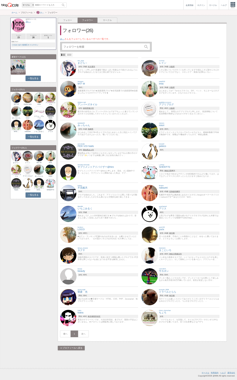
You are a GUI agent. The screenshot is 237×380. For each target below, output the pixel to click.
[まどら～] (68, 68)
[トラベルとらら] (149, 297)
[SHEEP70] (149, 172)
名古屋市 (91, 67)
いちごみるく (39, 131)
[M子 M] (68, 89)
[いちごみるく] (68, 214)
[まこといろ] (149, 255)
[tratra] (68, 318)
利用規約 (214, 373)
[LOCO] (68, 234)
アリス (50, 131)
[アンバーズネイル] (68, 109)
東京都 (172, 233)
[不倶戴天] (68, 193)
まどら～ (16, 162)
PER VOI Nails (50, 117)
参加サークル (48, 37)
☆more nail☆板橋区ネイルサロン (25, 45)
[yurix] (149, 234)
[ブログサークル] (10, 5)
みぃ (62, 39)
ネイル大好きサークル (18, 72)
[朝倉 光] (68, 297)
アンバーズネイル (50, 103)
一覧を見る (33, 78)
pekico (27, 190)
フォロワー (33, 37)
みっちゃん (16, 118)
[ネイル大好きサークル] (18, 67)
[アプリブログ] (149, 109)
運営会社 (231, 373)
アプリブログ (28, 176)
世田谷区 (96, 316)
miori (27, 118)
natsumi (28, 131)
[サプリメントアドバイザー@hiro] (68, 172)
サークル (107, 20)
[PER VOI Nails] (68, 151)
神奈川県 (168, 171)
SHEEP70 (50, 190)
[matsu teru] (27, 98)
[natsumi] (149, 193)
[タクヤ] (68, 255)
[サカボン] (149, 276)
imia (39, 104)
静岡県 (85, 108)
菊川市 (91, 108)
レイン (27, 162)
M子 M (16, 104)
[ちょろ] (149, 318)
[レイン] (149, 68)
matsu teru (28, 104)
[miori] (149, 130)
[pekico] (149, 151)
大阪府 (172, 67)
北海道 (172, 191)
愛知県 (85, 150)
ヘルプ (223, 373)
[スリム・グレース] (39, 111)
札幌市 (177, 191)
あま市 (91, 150)
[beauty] (68, 276)
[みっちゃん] (68, 130)
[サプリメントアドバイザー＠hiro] (16, 125)
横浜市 (179, 254)
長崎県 (90, 129)
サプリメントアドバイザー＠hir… (16, 129)
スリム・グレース (39, 117)
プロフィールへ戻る (72, 348)
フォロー (67, 20)
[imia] (149, 89)
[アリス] (149, 214)
